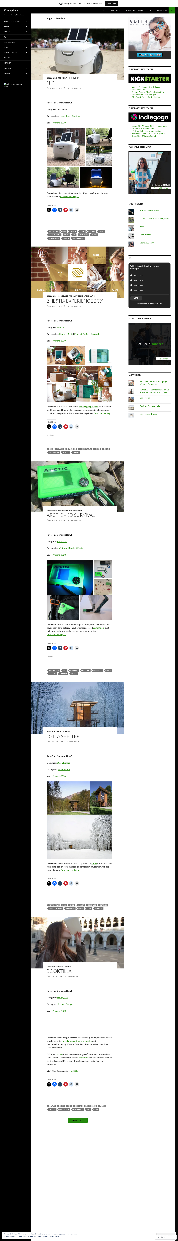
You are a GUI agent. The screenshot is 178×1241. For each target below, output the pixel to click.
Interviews (130, 10)
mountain (70, 908)
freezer (52, 1109)
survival (63, 674)
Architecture (63, 731)
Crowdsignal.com (155, 304)
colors (59, 1054)
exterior (103, 905)
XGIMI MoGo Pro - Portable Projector (148, 133)
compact (74, 670)
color (81, 905)
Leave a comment (73, 88)
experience (71, 449)
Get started (111, 3)
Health (7, 32)
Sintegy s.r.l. (62, 997)
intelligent (54, 452)
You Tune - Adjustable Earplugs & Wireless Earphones (154, 382)
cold (82, 231)
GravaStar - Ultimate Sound (144, 136)
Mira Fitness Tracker (148, 414)
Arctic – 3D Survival (71, 515)
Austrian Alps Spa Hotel (150, 406)
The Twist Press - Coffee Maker (146, 97)
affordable (54, 670)
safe (88, 1109)
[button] (66, 147)
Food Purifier (145, 234)
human (106, 449)
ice (74, 235)
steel (89, 908)
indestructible (55, 908)
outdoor (83, 235)
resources (97, 670)
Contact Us (162, 10)
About (151, 10)
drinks (101, 231)
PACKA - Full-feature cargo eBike (146, 131)
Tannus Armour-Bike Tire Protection (148, 92)
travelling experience (88, 406)
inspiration (83, 1057)
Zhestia (60, 327)
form (102, 1106)
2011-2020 (51, 78)
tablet (66, 238)
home (97, 449)
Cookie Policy (54, 1236)
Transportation (11, 52)
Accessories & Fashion (13, 21)
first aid (86, 670)
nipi (51, 83)
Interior (7, 63)
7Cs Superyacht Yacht (149, 210)
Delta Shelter (63, 736)
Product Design (76, 296)
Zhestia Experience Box (75, 301)
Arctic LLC (62, 541)
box (64, 231)
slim (96, 1109)
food (66, 235)
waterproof (78, 238)
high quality (85, 449)
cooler (91, 231)
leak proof (78, 1109)
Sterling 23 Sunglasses (150, 243)
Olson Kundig (63, 762)
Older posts (77, 1120)
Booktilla (59, 971)
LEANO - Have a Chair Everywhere (155, 218)
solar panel (54, 238)
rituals (66, 452)
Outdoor (60, 78)
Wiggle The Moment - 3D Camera (146, 87)
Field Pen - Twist (139, 89)
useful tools (98, 627)
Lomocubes (145, 398)
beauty (65, 1041)
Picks (140, 10)
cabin (94, 863)
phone (94, 235)
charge (73, 231)
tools (74, 674)
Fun (5, 37)
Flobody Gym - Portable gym (144, 94)
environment (54, 235)
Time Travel (115, 10)
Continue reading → (69, 196)
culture (59, 449)
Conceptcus (11, 10)
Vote (136, 298)
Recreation (90, 296)
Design (7, 73)
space (108, 670)
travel (76, 452)
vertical (98, 908)
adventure (54, 231)
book (61, 1106)
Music (65, 296)
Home (105, 10)
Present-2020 (59, 122)
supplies (52, 674)
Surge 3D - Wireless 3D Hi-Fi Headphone (149, 126)
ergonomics (86, 1041)
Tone (142, 226)
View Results (142, 304)
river (80, 908)
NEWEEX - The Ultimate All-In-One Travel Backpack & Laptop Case (155, 390)
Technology (72, 78)
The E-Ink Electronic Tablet (144, 128)
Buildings (8, 68)
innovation (75, 1041)
